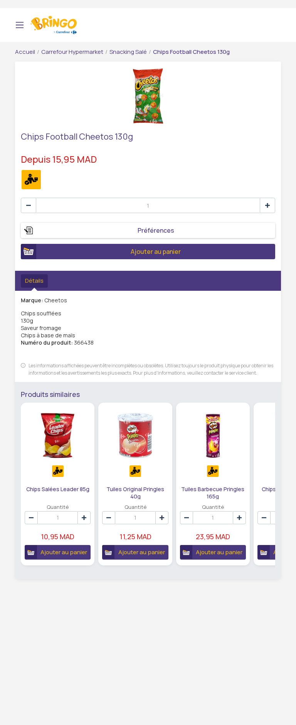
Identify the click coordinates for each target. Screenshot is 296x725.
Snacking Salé (128, 52)
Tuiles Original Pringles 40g (135, 492)
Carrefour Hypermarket (72, 52)
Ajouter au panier (156, 251)
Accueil (25, 52)
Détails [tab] (34, 281)
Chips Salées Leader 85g (57, 489)
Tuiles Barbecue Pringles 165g (212, 492)
